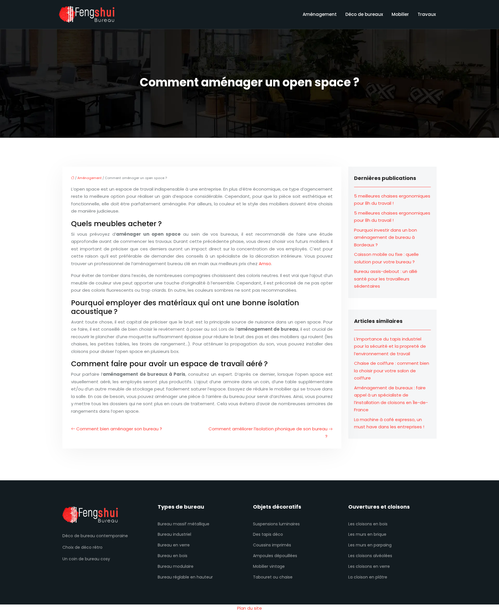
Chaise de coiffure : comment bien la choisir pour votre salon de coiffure (391, 370)
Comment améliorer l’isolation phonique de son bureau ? (267, 432)
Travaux (427, 14)
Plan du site (249, 608)
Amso (265, 264)
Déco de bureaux (364, 14)
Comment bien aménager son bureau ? (119, 429)
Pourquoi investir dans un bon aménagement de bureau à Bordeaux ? (385, 237)
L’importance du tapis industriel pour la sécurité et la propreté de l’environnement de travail (390, 346)
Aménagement (320, 14)
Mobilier (400, 14)
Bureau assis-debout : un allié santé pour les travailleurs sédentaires (385, 278)
